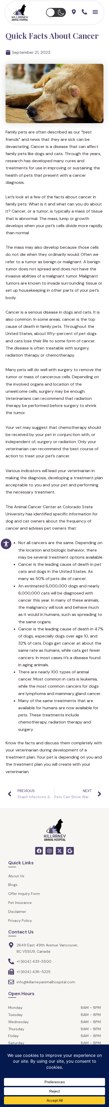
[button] (56, 12)
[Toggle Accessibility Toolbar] (6, 544)
